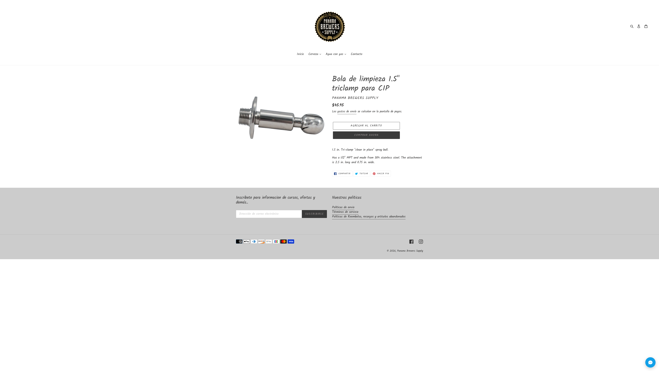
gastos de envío (346, 111)
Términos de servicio (345, 212)
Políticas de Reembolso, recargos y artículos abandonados (369, 216)
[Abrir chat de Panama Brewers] (650, 362)
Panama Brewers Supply (410, 251)
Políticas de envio (343, 207)
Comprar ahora (366, 135)
